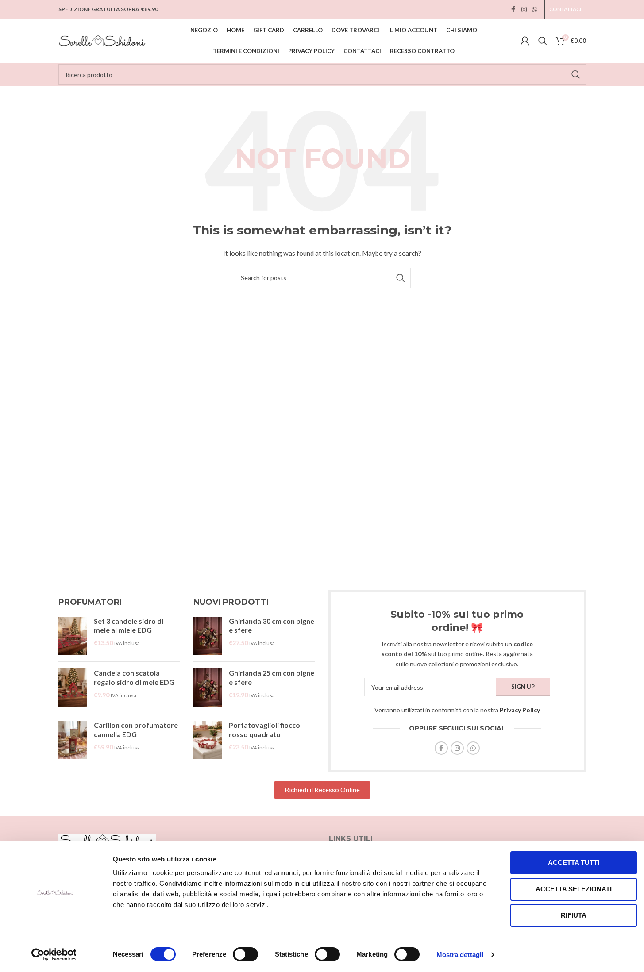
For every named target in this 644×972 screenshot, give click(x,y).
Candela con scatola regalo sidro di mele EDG (134, 677)
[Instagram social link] (524, 9)
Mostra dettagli (460, 954)
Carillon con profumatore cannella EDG (136, 729)
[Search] (542, 41)
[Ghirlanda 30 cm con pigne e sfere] (207, 636)
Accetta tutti (573, 862)
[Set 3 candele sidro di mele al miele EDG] (72, 636)
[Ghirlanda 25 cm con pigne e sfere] (207, 687)
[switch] (245, 954)
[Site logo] (102, 40)
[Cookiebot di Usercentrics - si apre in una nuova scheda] (54, 954)
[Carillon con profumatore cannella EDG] (72, 740)
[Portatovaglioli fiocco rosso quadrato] (207, 740)
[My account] (525, 41)
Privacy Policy (520, 710)
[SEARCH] (576, 74)
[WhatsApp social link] (534, 9)
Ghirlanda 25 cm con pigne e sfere (271, 677)
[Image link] (107, 840)
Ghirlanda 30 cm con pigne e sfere (271, 625)
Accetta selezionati (574, 889)
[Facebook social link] (513, 9)
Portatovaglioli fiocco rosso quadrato (264, 729)
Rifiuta (573, 915)
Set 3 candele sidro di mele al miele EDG (128, 625)
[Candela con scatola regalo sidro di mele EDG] (72, 687)
